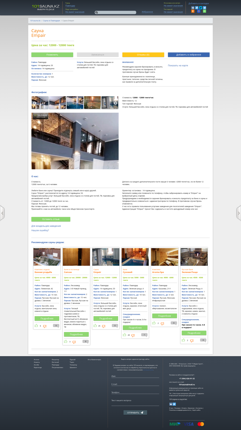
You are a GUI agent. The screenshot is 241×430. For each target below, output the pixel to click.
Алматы (37, 362)
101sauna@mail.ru (187, 384)
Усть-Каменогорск (94, 359)
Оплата (184, 408)
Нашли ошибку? (40, 230)
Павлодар (55, 365)
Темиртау (73, 365)
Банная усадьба (43, 272)
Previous (34, 102)
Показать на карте (178, 65)
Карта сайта (196, 410)
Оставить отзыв (51, 219)
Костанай (55, 362)
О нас (171, 408)
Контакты (199, 408)
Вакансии (191, 408)
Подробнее (47, 318)
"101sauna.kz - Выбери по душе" (46, 7)
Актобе (36, 365)
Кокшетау (55, 359)
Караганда (38, 367)
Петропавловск (57, 367)
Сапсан (68, 272)
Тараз (72, 362)
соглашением (148, 370)
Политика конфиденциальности (180, 410)
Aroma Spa (158, 272)
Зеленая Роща (190, 272)
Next (115, 102)
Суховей (127, 272)
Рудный (72, 359)
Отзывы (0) (143, 54)
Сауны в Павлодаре (51, 20)
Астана (36, 359)
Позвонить (52, 54)
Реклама (177, 408)
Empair (97, 272)
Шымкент (73, 367)
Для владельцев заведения (46, 225)
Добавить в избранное (188, 54)
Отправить (133, 413)
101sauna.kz (35, 20)
